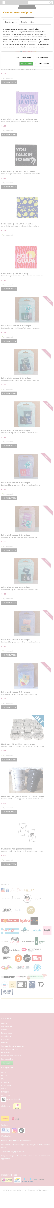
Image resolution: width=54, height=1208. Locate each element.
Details (24, 22)
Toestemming (11, 22)
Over (32, 22)
